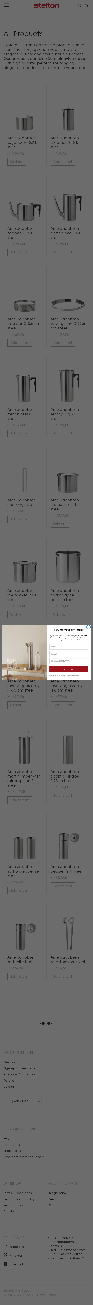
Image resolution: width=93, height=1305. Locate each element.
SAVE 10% (69, 669)
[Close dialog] (88, 627)
